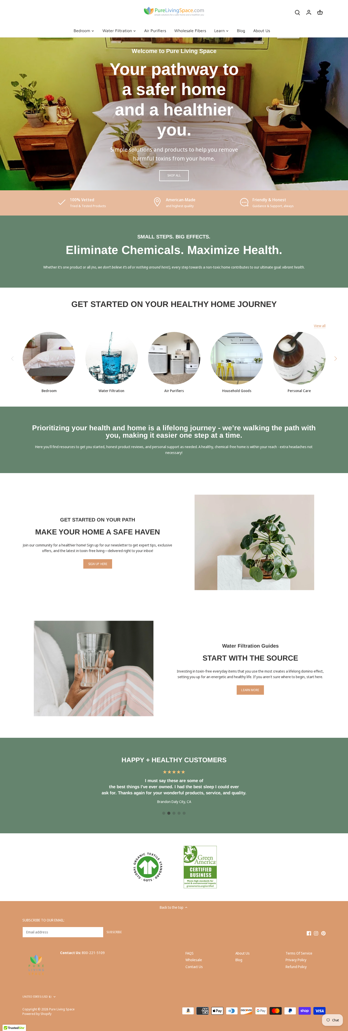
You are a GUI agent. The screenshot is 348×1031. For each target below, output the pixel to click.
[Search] (297, 12)
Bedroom (49, 390)
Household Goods (236, 390)
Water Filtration (111, 390)
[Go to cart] (320, 12)
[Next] (335, 358)
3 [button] (174, 813)
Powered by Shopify (36, 1014)
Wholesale (193, 959)
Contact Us (194, 966)
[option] (174, 113)
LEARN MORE (250, 690)
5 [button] (184, 813)
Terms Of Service (299, 953)
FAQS (189, 953)
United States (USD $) (36, 996)
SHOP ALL (174, 175)
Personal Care (299, 390)
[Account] (308, 12)
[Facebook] (309, 933)
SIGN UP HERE (97, 564)
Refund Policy (296, 966)
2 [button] (168, 813)
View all (320, 325)
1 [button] (163, 813)
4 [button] (179, 813)
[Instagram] (316, 933)
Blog (238, 959)
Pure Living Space (62, 1009)
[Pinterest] (323, 933)
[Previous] (12, 358)
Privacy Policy (296, 959)
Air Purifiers (174, 390)
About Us (242, 953)
